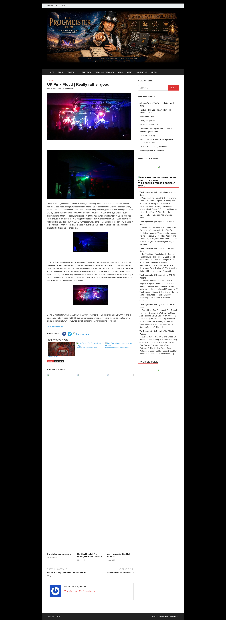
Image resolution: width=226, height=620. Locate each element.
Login (63, 5)
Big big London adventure (59, 554)
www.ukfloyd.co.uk (55, 327)
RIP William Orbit (146, 117)
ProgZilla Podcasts (104, 72)
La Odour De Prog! (147, 136)
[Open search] (178, 72)
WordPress (165, 616)
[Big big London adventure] (60, 463)
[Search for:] (158, 88)
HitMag (175, 616)
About (129, 72)
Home (51, 72)
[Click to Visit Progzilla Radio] (159, 167)
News (120, 72)
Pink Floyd (59, 361)
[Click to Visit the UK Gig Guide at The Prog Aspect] (159, 371)
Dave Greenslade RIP (148, 125)
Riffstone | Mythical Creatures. (151, 150)
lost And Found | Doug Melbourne (153, 146)
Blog (60, 72)
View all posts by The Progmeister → (79, 591)
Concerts (50, 80)
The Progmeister (68, 88)
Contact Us (141, 72)
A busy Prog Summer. (148, 121)
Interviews (86, 72)
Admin (154, 72)
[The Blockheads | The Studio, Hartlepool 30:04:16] (90, 463)
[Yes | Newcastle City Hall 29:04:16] (120, 463)
